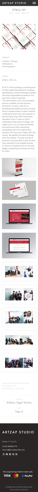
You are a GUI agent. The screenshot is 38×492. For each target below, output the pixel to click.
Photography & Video (9, 386)
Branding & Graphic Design (19, 383)
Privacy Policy (15, 489)
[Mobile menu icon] (34, 3)
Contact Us (24, 489)
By (8, 388)
